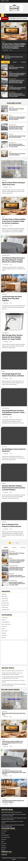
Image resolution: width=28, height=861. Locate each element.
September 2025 (5, 609)
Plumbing (4, 483)
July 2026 (4, 594)
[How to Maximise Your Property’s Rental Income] (14, 511)
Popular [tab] (14, 62)
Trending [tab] (23, 62)
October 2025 (5, 607)
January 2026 (5, 600)
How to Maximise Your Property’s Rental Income (11, 525)
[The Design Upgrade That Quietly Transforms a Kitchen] (4, 153)
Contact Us (4, 854)
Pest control (4, 446)
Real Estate (11, 86)
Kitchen (6, 55)
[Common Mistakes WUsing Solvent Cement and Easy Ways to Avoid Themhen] (14, 473)
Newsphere (20, 857)
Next (17, 542)
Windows (4, 637)
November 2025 (5, 605)
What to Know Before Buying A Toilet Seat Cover (16, 68)
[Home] (2, 15)
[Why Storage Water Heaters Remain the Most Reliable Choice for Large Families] (4, 94)
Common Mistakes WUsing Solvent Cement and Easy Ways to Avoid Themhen (13, 488)
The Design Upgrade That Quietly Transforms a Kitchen (17, 154)
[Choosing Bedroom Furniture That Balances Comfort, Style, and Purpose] (14, 397)
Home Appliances (12, 92)
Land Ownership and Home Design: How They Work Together (17, 88)
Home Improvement (5, 41)
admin (11, 50)
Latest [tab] (6, 62)
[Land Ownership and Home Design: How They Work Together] (4, 87)
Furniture (4, 619)
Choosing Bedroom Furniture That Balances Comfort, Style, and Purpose (13, 412)
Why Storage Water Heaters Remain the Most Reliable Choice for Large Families (17, 95)
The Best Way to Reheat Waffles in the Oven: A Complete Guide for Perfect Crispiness (14, 58)
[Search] (26, 15)
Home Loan (4, 626)
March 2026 (4, 596)
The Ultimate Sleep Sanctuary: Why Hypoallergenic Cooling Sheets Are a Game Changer (13, 46)
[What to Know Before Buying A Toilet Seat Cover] (4, 67)
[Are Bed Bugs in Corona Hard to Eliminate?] (14, 436)
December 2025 (5, 603)
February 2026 (5, 598)
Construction (11, 65)
